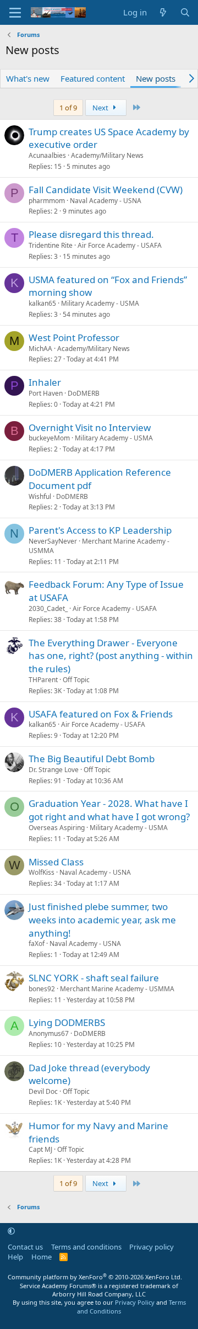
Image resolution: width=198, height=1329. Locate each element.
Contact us (25, 1247)
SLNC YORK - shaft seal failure (94, 977)
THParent (43, 679)
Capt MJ (40, 1149)
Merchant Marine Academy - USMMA (99, 545)
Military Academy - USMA (100, 303)
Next (101, 108)
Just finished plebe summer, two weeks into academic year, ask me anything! (102, 919)
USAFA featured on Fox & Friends (101, 714)
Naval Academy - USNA (105, 200)
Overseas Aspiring (57, 827)
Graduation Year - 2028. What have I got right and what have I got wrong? (109, 810)
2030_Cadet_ (48, 608)
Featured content (93, 78)
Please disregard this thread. (91, 234)
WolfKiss (41, 872)
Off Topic (76, 679)
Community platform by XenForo (95, 1277)
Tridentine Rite (51, 245)
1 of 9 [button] (68, 108)
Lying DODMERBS (67, 1022)
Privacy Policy (135, 1302)
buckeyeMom (49, 438)
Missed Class (56, 861)
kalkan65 (42, 303)
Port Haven (46, 393)
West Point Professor (74, 337)
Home (41, 1257)
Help (15, 1257)
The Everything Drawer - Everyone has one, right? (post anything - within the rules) (111, 656)
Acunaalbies (47, 155)
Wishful (40, 496)
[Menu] (15, 13)
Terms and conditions (86, 1247)
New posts (155, 78)
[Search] (185, 12)
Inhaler (45, 382)
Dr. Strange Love (54, 769)
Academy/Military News (107, 155)
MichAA (40, 348)
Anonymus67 (49, 1033)
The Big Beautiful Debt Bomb (92, 758)
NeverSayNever (53, 541)
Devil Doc (43, 1091)
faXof (37, 943)
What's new (28, 78)
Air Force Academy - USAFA (120, 245)
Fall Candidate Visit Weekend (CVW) (106, 189)
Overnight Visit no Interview (90, 427)
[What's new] (163, 12)
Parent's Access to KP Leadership (100, 530)
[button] (11, 1231)
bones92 (42, 988)
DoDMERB (84, 393)
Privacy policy (151, 1247)
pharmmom (47, 200)
